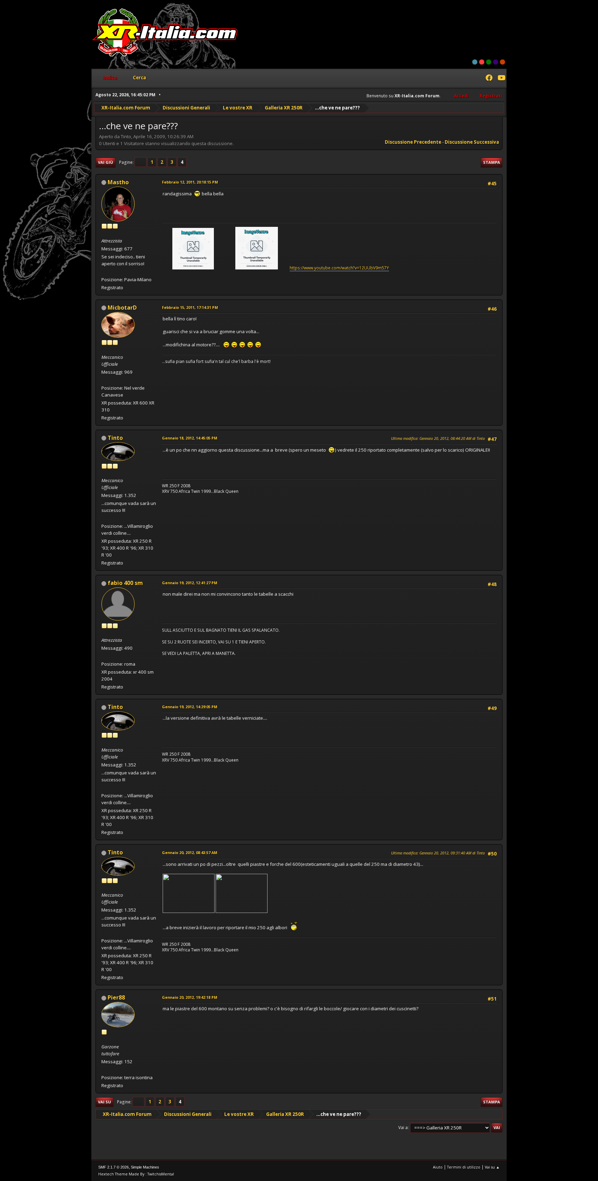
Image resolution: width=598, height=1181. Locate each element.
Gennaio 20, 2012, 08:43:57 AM (189, 852)
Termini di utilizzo (463, 1167)
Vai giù (105, 162)
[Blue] (475, 62)
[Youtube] (501, 78)
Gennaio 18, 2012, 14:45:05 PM (189, 438)
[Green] (488, 62)
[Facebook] (489, 78)
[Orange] (502, 62)
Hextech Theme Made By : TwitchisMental (136, 1173)
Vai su (104, 1101)
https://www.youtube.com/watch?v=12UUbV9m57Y (339, 268)
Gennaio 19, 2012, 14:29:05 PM (189, 706)
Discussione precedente (413, 142)
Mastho (118, 182)
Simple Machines (145, 1167)
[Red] (481, 62)
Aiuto (438, 1167)
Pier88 (116, 997)
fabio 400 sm (125, 583)
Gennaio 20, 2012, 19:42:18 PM (189, 997)
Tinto (115, 438)
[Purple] (495, 62)
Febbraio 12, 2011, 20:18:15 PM (190, 182)
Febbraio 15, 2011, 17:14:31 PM (190, 307)
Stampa (491, 162)
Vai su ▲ (492, 1167)
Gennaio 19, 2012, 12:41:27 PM (189, 582)
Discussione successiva (472, 142)
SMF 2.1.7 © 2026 (113, 1167)
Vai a (403, 1127)
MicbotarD (122, 307)
